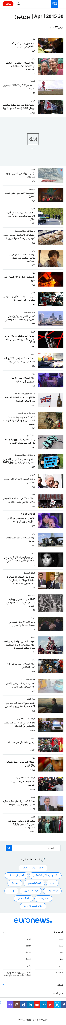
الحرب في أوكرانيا (16, 875)
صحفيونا (59, 973)
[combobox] (33, 848)
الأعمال (60, 946)
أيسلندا (11, 891)
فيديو (61, 966)
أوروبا (61, 939)
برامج (29, 966)
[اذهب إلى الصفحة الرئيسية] (54, 4)
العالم (29, 939)
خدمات (60, 985)
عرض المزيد (58, 993)
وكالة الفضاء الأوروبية (33, 906)
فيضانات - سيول (31, 891)
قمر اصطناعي (23, 898)
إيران (52, 883)
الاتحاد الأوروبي (34, 883)
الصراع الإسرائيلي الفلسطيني (45, 875)
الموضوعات (58, 932)
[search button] (9, 848)
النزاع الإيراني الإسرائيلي (33, 868)
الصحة (28, 952)
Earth (28, 946)
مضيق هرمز (43, 898)
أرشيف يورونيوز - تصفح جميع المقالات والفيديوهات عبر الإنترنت (17, 974)
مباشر (8, 3)
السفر (61, 959)
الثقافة (28, 959)
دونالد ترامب (52, 891)
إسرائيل (15, 883)
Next (61, 952)
